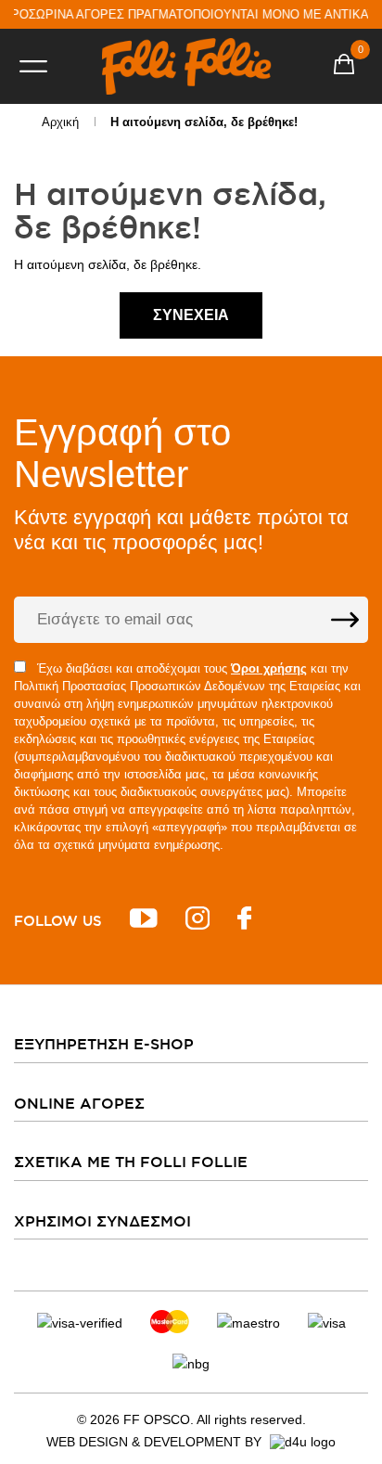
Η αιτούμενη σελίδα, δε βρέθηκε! (204, 122)
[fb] (244, 920)
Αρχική (60, 122)
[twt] (144, 920)
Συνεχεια (191, 315)
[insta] (197, 920)
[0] (344, 67)
